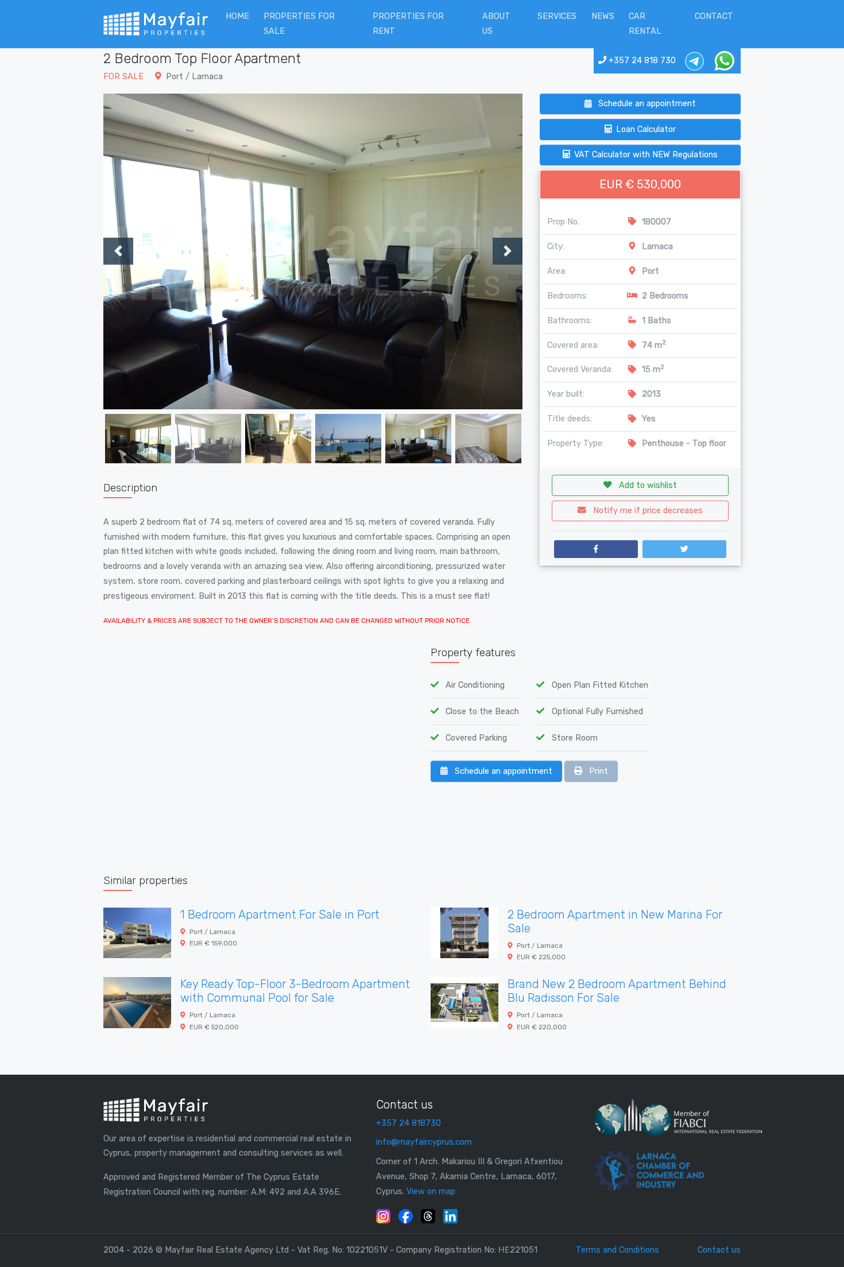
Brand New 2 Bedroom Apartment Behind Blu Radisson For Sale (617, 991)
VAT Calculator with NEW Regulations (646, 155)
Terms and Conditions (617, 1250)
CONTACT (714, 16)
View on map (430, 1191)
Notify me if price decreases (647, 511)
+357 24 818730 (408, 1123)
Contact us (719, 1250)
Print (597, 771)
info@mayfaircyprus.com (424, 1142)
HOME (237, 16)
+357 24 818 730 (641, 60)
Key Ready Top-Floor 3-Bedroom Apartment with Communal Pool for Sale (295, 991)
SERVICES (556, 16)
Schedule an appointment (646, 104)
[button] (135, 251)
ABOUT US (496, 23)
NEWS (602, 16)
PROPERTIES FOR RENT (408, 23)
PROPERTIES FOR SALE (299, 23)
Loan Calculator (646, 129)
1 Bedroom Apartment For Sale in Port (280, 914)
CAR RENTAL (645, 23)
